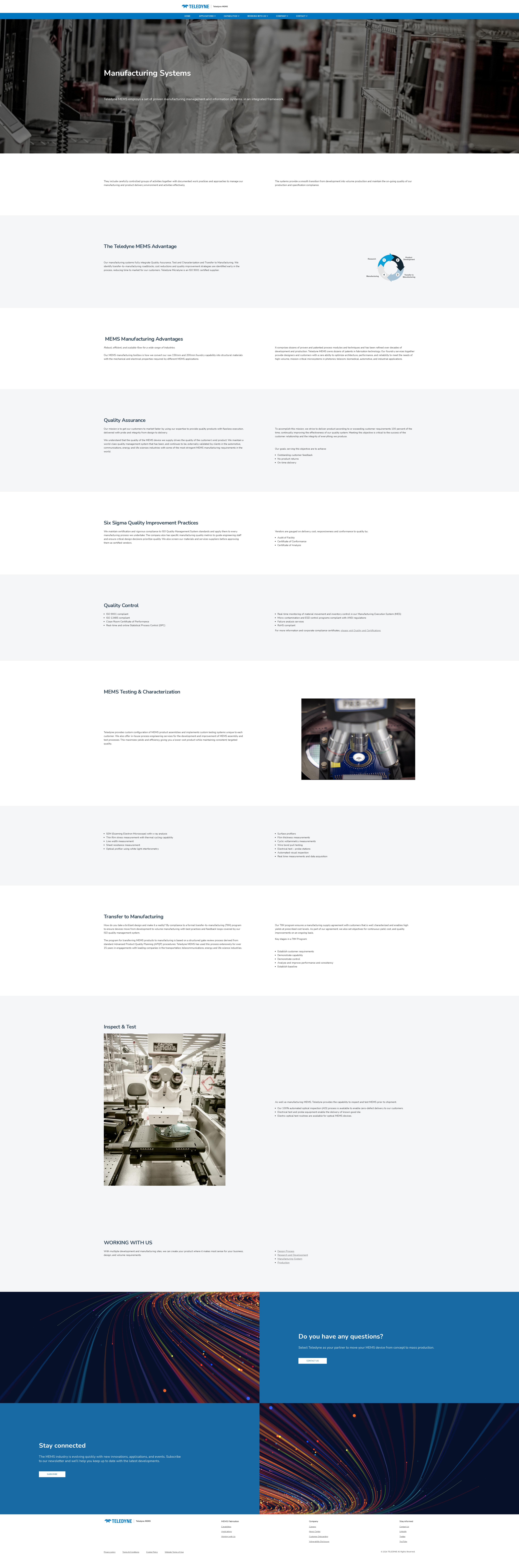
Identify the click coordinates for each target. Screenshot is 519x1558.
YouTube (403, 1541)
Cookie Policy (152, 1552)
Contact (300, 16)
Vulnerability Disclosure (319, 1541)
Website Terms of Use (174, 1552)
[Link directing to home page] (127, 1521)
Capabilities (230, 16)
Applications (206, 16)
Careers (312, 1526)
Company (281, 16)
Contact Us (404, 1526)
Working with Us (256, 16)
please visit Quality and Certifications (361, 630)
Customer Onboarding (318, 1536)
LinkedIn (403, 1531)
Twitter (402, 1536)
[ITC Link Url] (204, 6)
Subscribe (52, 1474)
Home (187, 16)
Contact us (313, 1361)
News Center (314, 1531)
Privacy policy (109, 1552)
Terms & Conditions (130, 1552)
